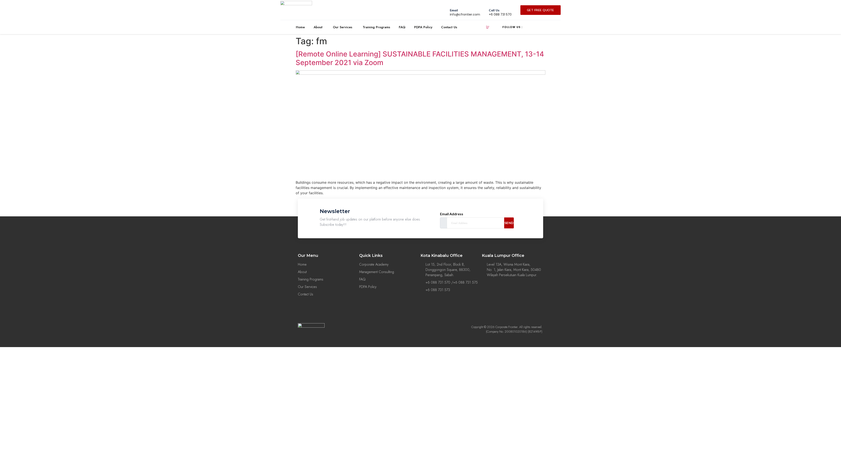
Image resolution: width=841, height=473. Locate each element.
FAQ (402, 27)
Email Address (451, 214)
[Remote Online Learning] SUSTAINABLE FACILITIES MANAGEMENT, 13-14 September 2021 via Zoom (420, 58)
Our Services (342, 27)
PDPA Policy (423, 27)
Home (300, 27)
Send (509, 223)
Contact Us (449, 27)
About (318, 27)
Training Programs (376, 27)
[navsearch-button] (487, 27)
